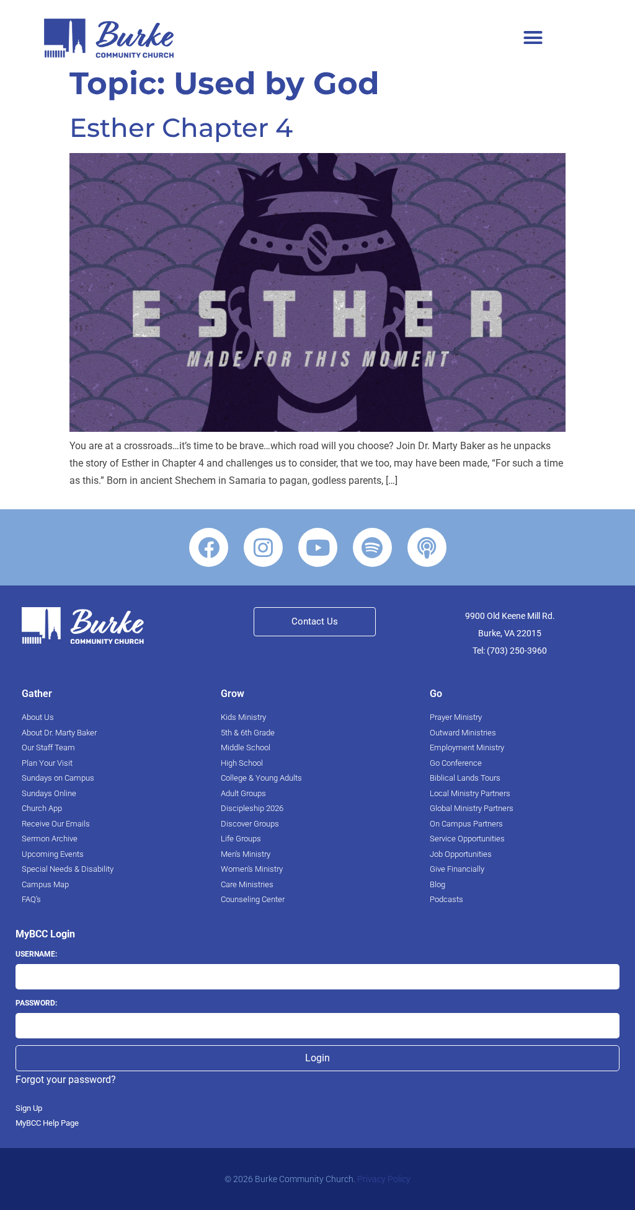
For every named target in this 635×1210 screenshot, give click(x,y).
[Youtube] (317, 547)
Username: (36, 954)
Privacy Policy (384, 1179)
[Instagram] (263, 547)
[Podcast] (426, 547)
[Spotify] (372, 547)
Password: (36, 1003)
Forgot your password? (66, 1079)
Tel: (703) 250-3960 (510, 650)
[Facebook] (208, 547)
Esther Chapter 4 (181, 128)
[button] (533, 37)
